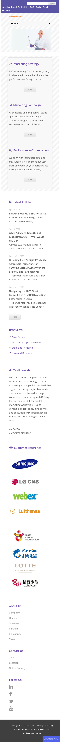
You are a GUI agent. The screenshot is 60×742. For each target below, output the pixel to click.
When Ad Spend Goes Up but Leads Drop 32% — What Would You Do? (26, 236)
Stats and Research (22, 347)
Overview (14, 623)
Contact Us (22, 7)
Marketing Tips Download (26, 342)
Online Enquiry (43, 7)
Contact (13, 657)
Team (12, 639)
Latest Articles (8, 7)
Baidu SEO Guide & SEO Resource (27, 213)
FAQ (32, 7)
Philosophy (15, 633)
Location (14, 662)
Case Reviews (19, 337)
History (13, 618)
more (30, 89)
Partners (6, 10)
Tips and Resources (22, 353)
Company (14, 612)
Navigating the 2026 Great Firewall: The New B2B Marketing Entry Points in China (27, 294)
